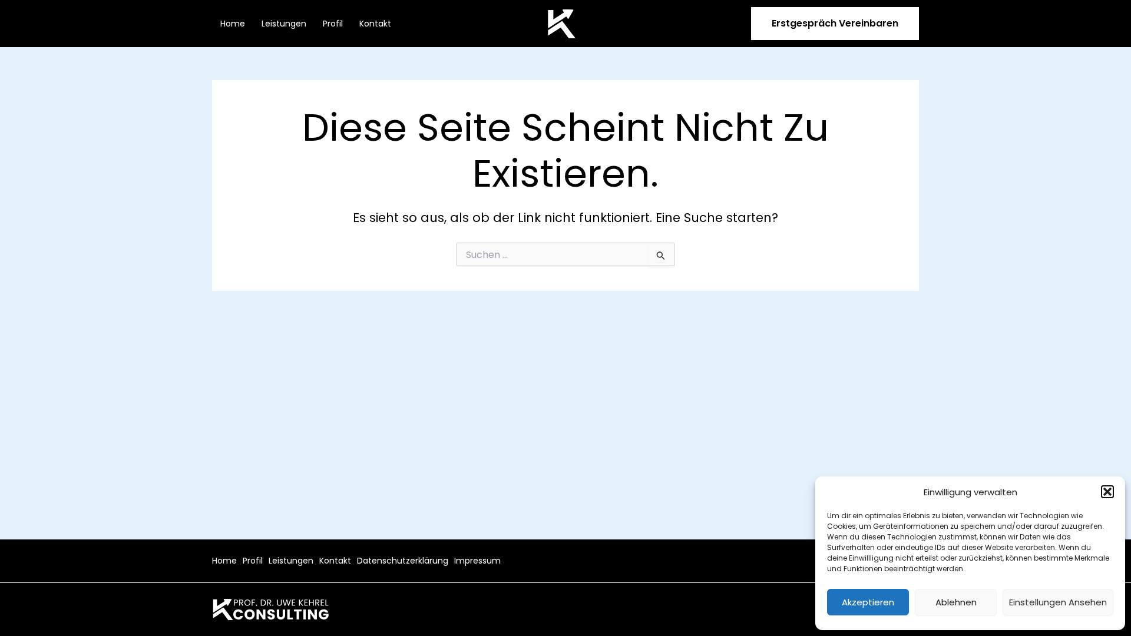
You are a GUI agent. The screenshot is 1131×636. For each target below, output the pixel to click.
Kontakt (375, 23)
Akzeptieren (868, 602)
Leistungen (284, 23)
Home (232, 23)
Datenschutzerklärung (402, 561)
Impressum (477, 561)
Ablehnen (956, 602)
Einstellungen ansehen (1058, 602)
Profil (333, 23)
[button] (1107, 492)
